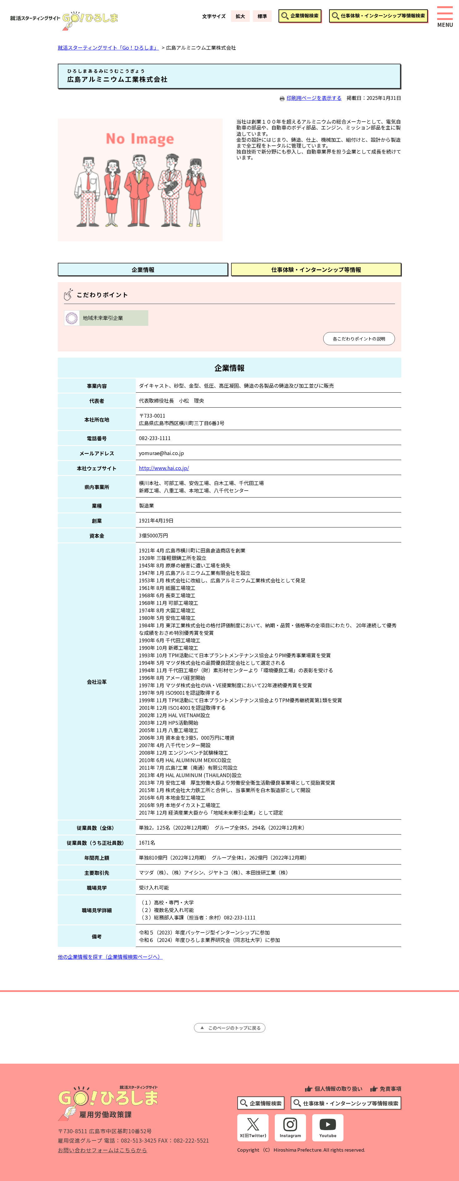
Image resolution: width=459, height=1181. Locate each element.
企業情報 (143, 269)
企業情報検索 (304, 15)
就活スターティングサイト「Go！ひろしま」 (108, 47)
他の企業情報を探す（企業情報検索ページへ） (110, 956)
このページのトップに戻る (234, 1028)
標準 (262, 16)
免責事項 (390, 1088)
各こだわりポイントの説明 (359, 339)
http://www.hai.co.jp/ (164, 468)
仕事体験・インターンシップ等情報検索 (383, 15)
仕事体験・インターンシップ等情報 (316, 269)
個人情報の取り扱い (339, 1088)
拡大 (240, 16)
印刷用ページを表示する (314, 97)
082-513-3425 (138, 1140)
